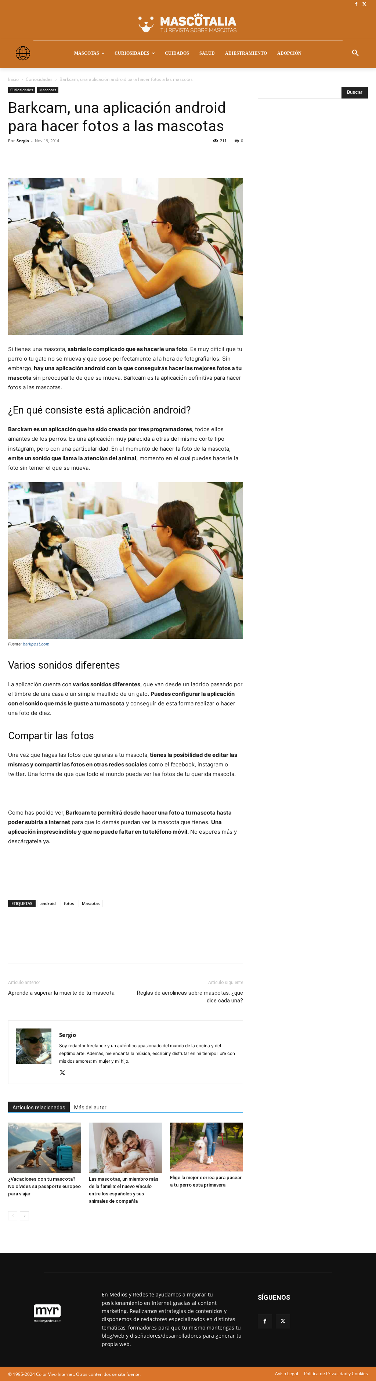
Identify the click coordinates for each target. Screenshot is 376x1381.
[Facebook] (356, 4)
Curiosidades (39, 79)
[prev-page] (12, 1215)
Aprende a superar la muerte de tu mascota (61, 993)
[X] (364, 4)
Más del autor (90, 1107)
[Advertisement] (313, 226)
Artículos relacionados (38, 1107)
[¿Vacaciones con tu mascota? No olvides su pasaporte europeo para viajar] (44, 1148)
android (48, 903)
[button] (355, 53)
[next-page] (24, 1215)
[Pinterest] (49, 157)
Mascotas (47, 89)
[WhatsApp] (66, 157)
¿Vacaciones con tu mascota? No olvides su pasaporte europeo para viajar (44, 1186)
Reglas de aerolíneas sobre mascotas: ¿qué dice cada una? (190, 997)
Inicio (13, 79)
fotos (69, 903)
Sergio (23, 140)
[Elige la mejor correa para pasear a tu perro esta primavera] (206, 1147)
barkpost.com (36, 644)
